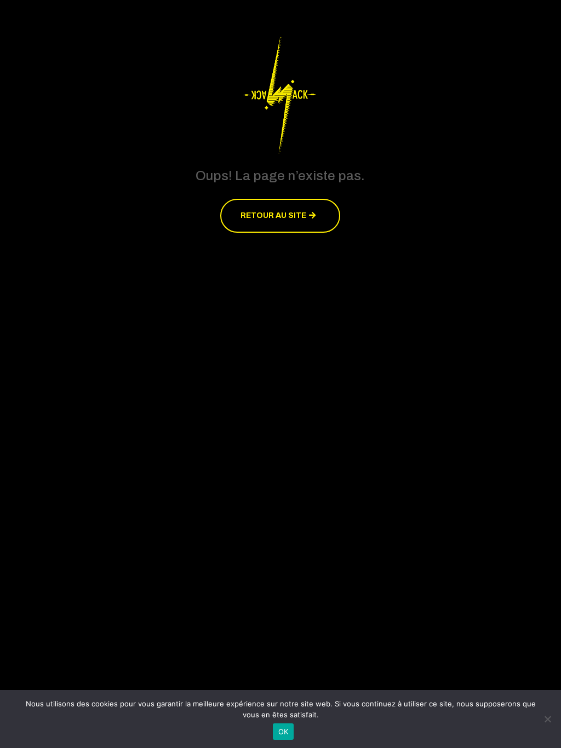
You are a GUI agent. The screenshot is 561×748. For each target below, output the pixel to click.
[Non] (547, 719)
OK (283, 731)
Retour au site (273, 215)
